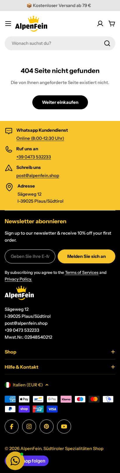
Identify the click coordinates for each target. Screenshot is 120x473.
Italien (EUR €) (28, 385)
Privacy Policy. (18, 279)
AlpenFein (30, 448)
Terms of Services (81, 272)
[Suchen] (107, 43)
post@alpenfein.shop (37, 175)
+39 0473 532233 (33, 157)
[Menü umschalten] (8, 23)
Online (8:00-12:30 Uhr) (40, 138)
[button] (15, 460)
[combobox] (60, 43)
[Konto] (100, 23)
